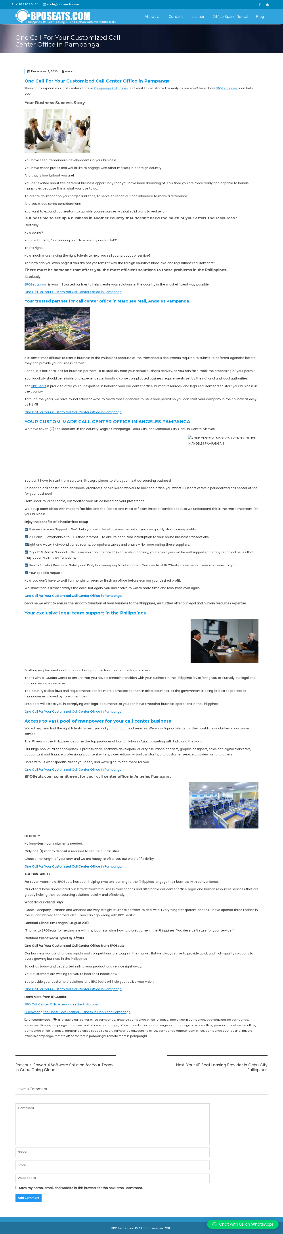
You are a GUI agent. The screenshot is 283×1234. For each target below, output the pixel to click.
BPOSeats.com (227, 88)
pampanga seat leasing (223, 1031)
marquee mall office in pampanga (93, 1025)
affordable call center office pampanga (86, 1020)
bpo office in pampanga (187, 1020)
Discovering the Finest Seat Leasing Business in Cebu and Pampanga (77, 1012)
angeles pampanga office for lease (142, 1020)
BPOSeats (38, 386)
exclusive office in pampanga (46, 1025)
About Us (153, 17)
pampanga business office (193, 1025)
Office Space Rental (230, 17)
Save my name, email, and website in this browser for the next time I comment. (81, 1188)
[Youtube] (267, 4)
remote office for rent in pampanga (80, 1036)
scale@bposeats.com (63, 4)
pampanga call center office (234, 1025)
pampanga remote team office (181, 1031)
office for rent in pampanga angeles (146, 1025)
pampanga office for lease (44, 1031)
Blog (260, 17)
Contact (176, 17)
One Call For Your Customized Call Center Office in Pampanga (73, 292)
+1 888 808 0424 (26, 4)
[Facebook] (259, 4)
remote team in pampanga (127, 1036)
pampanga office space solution (88, 1031)
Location (197, 17)
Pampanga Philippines (111, 88)
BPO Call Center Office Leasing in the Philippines (62, 1004)
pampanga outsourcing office (135, 1031)
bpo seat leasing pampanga (227, 1020)
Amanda (71, 71)
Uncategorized (39, 1020)
